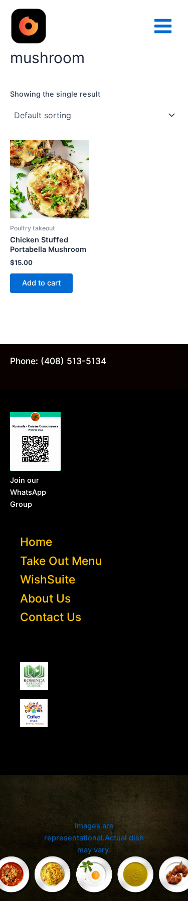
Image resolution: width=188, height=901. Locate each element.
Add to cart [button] (41, 282)
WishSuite (47, 579)
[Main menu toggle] (163, 26)
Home (36, 542)
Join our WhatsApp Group (28, 492)
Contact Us (50, 617)
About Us (45, 598)
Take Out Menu (61, 561)
